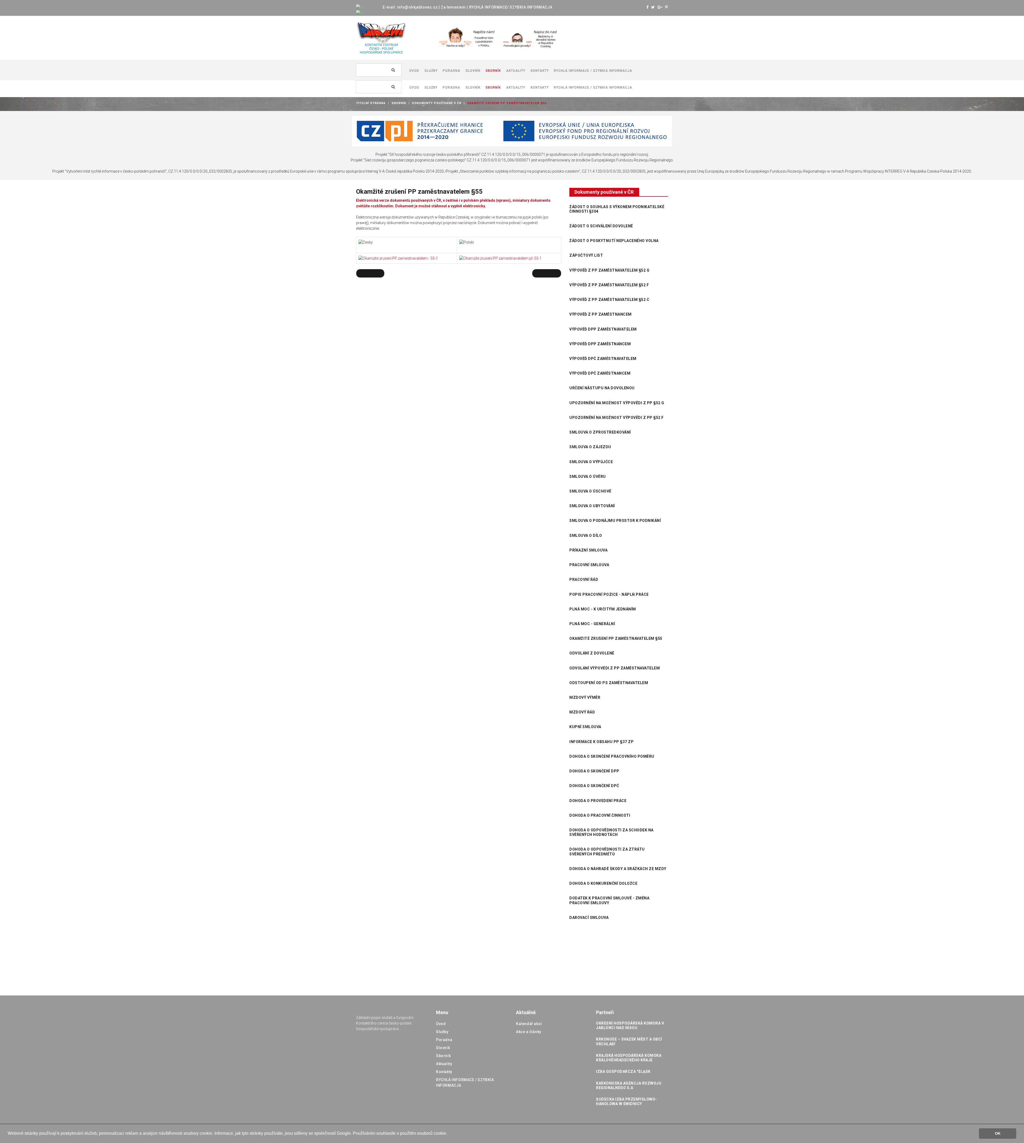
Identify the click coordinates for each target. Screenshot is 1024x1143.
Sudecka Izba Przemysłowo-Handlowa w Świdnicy (626, 1101)
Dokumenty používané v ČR (436, 103)
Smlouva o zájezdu (590, 447)
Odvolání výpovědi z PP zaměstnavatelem (614, 668)
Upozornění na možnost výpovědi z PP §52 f (616, 417)
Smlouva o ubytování (592, 506)
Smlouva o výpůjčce (591, 462)
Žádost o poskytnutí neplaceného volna (614, 241)
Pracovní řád (583, 579)
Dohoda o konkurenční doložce (603, 883)
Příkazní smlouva (588, 550)
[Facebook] (647, 7)
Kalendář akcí (529, 1024)
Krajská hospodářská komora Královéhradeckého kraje (628, 1057)
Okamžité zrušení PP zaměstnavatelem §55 (615, 638)
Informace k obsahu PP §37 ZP (601, 742)
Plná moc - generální (592, 624)
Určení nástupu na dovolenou (602, 388)
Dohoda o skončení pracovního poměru (611, 756)
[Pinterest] (666, 7)
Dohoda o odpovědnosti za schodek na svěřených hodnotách (611, 832)
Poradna (444, 1040)
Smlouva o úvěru (587, 476)
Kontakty (444, 1072)
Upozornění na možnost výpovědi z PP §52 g (616, 403)
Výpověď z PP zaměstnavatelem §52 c (609, 299)
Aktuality (444, 1064)
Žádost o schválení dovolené (601, 226)
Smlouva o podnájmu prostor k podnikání (615, 520)
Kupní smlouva (585, 727)
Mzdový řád (582, 712)
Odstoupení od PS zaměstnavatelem (608, 683)
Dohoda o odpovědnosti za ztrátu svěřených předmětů (607, 851)
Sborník (398, 103)
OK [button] (998, 1133)
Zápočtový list (586, 255)
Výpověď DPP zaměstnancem (600, 344)
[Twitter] (653, 7)
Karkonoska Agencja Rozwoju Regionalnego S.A (628, 1085)
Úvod (441, 1024)
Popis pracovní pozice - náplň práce (609, 594)
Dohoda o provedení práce (597, 801)
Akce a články (528, 1032)
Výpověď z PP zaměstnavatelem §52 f (609, 285)
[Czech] (360, 7)
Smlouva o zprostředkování (600, 432)
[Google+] (660, 7)
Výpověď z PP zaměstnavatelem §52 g (609, 270)
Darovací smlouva (589, 917)
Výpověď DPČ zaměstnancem (599, 373)
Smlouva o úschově (590, 491)
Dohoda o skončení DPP (594, 771)
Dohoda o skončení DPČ (594, 786)
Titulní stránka (371, 103)
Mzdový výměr (584, 697)
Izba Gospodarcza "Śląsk (623, 1071)
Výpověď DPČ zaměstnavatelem (603, 358)
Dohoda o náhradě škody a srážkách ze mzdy (617, 869)
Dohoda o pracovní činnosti (599, 815)
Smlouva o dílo (585, 535)
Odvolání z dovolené (591, 653)
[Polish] (359, 12)
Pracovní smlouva (589, 565)
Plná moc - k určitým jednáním (602, 609)
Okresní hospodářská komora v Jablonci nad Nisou (630, 1025)
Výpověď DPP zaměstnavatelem (603, 329)
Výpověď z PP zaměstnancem (600, 314)
